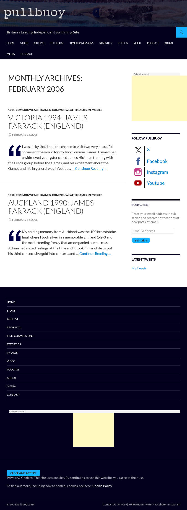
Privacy (122, 504)
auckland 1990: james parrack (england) (51, 207)
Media (11, 53)
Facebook (157, 161)
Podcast (153, 42)
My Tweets (139, 268)
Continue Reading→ (91, 168)
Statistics (105, 42)
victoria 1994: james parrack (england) (47, 121)
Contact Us (109, 504)
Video (137, 42)
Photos (123, 42)
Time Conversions (82, 42)
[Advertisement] (159, 98)
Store (24, 42)
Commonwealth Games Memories (77, 110)
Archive (39, 42)
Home (10, 42)
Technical (57, 42)
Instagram (157, 172)
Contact (26, 53)
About (169, 42)
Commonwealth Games (33, 110)
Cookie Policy (102, 486)
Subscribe (141, 240)
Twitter (148, 504)
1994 (11, 110)
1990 (11, 195)
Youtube (156, 183)
